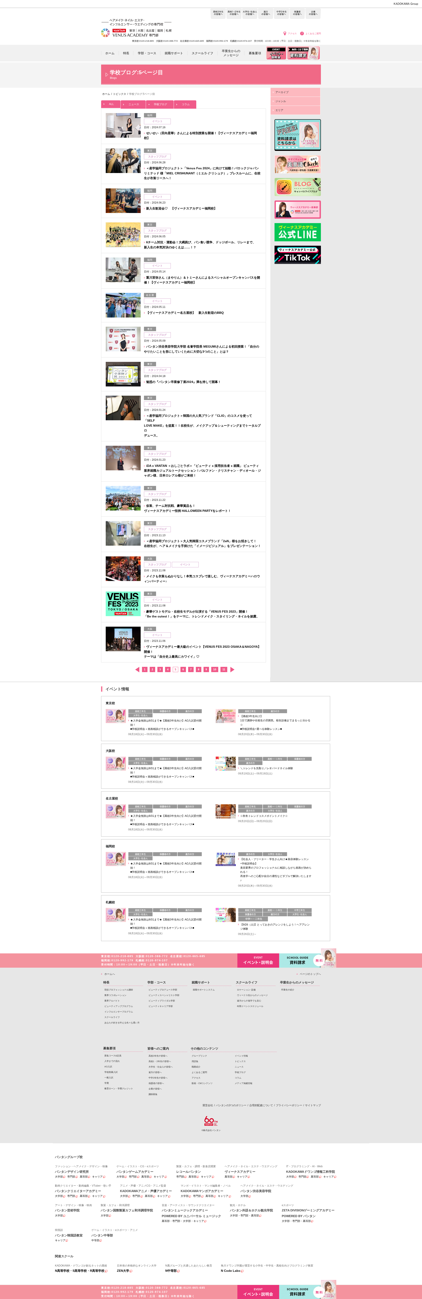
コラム (186, 104)
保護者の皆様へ (297, 13)
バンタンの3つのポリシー (231, 1105)
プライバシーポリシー (289, 1105)
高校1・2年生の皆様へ (234, 13)
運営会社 (207, 1105)
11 (223, 669)
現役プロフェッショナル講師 (118, 990)
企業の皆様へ (313, 13)
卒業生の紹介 (287, 990)
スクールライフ (112, 1017)
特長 (106, 982)
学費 (106, 1083)
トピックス (240, 1061)
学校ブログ (160, 104)
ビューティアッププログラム (118, 1006)
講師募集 (153, 1094)
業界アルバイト (112, 1001)
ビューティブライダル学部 (162, 1001)
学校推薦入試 (111, 1072)
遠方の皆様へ (265, 13)
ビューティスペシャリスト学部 (164, 995)
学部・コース (156, 982)
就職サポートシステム (204, 990)
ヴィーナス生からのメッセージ (252, 995)
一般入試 (108, 1077)
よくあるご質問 (313, 33)
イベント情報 (241, 1056)
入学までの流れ (112, 1061)
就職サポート (201, 982)
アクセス (292, 33)
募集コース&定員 (112, 1055)
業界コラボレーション (115, 995)
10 (214, 669)
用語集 (195, 1061)
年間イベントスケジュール (250, 1006)
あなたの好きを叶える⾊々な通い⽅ (122, 1022)
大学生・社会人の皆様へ (250, 13)
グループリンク (199, 1056)
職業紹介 (196, 1067)
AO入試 (108, 1066)
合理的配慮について (261, 1105)
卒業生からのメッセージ (297, 982)
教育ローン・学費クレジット (118, 1088)
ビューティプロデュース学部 (163, 990)
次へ (232, 669)
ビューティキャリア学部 (161, 1006)
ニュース (134, 104)
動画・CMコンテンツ (202, 1083)
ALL (111, 104)
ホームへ (109, 974)
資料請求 (300, 960)
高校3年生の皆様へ (218, 13)
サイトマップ (313, 1105)
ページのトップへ (310, 974)
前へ (137, 669)
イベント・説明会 (258, 960)
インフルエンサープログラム (118, 1011)
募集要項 (109, 1048)
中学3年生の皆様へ (281, 13)
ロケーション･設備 (246, 990)
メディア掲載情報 (243, 1083)
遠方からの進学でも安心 (249, 1001)
